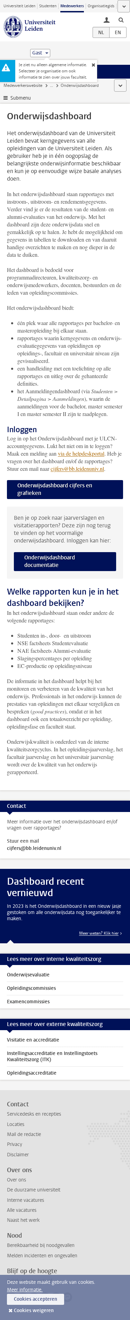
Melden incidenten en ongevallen (42, 1255)
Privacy (14, 1144)
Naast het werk (23, 1220)
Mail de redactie (24, 1134)
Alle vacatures (21, 1210)
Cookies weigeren (34, 1310)
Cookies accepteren (35, 1299)
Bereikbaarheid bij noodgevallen (41, 1245)
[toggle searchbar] (121, 19)
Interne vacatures (25, 1200)
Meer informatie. (25, 1290)
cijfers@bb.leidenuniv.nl (77, 468)
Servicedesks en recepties (34, 1114)
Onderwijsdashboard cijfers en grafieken (54, 489)
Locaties (15, 1124)
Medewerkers (72, 6)
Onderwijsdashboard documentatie (49, 561)
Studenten (48, 6)
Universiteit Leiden (19, 6)
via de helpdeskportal (81, 453)
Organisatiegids (101, 6)
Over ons (16, 1180)
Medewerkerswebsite (22, 85)
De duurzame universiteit (33, 1190)
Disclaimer (18, 1154)
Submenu (20, 98)
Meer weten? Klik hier (99, 933)
